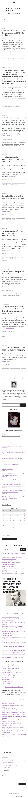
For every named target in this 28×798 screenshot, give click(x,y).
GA (8, 368)
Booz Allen (4, 142)
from (8, 553)
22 (20, 520)
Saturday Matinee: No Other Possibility (11, 672)
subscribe (22, 783)
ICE (2, 144)
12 (10, 518)
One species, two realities (8, 566)
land (23, 105)
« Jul (14, 528)
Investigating (14, 553)
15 (20, 518)
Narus (18, 144)
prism (23, 144)
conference (4, 368)
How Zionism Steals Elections (9, 703)
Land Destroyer (22, 257)
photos (3, 219)
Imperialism (21, 553)
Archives (4, 503)
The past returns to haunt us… (9, 559)
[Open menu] (14, 3)
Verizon (16, 184)
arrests (4, 257)
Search (3, 402)
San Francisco (23, 368)
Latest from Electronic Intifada (14, 687)
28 (17, 523)
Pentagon (7, 258)
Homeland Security (11, 295)
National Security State (6, 139)
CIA (2, 183)
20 (14, 520)
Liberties (6, 290)
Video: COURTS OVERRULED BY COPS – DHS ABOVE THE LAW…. (13, 349)
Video (3, 369)
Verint (19, 145)
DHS (8, 58)
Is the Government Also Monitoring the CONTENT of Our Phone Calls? (13, 159)
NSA (3, 106)
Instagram (4, 776)
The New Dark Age (14, 9)
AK (2, 257)
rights (8, 106)
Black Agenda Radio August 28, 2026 (10, 617)
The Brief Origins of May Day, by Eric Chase (12, 657)
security (10, 106)
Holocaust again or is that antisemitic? (11, 562)
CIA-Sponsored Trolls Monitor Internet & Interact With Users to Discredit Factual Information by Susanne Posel (13, 310)
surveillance (22, 58)
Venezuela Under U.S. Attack (9, 635)
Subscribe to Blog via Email (9, 539)
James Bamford (6, 144)
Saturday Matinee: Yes (7, 681)
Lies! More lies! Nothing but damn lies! (11, 561)
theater (10, 219)
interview (12, 368)
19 (10, 520)
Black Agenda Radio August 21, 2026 (10, 630)
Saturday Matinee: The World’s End (10, 668)
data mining (8, 142)
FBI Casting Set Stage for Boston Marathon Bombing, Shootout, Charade (13, 233)
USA (3, 55)
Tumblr (3, 773)
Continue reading (8, 51)
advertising (4, 293)
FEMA (11, 58)
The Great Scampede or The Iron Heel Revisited (13, 573)
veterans (3, 336)
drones (11, 105)
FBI (13, 105)
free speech (15, 293)
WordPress (4, 775)
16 (24, 518)
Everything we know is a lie (8, 564)
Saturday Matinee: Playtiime (9, 665)
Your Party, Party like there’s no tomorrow (12, 557)
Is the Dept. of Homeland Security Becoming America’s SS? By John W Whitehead (13, 33)
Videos (9, 364)
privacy (18, 58)
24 (3, 523)
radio (7, 219)
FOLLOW (23, 549)
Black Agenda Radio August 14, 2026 (10, 641)
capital (11, 257)
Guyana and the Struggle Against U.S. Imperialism (14, 642)
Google (3, 295)
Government (16, 105)
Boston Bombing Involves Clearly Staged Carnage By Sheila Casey (13, 197)
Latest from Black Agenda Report (14, 613)
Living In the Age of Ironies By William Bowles (13, 568)
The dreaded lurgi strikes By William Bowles (12, 571)
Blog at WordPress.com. (14, 793)
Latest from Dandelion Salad (14, 646)
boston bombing (8, 218)
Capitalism (4, 364)
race (5, 219)
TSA (25, 58)
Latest (5, 553)
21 (17, 520)
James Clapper (12, 144)
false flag (15, 218)
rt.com (19, 295)
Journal (18, 257)
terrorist (23, 258)
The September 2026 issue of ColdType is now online (12, 479)
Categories (4, 434)
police (10, 258)
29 (20, 523)
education (7, 335)
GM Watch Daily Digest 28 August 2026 (10, 464)
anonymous (8, 293)
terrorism (19, 258)
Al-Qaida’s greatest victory (7, 469)
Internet (20, 105)
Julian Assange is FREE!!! (8, 655)
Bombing (3, 218)
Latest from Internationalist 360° (14, 700)
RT (12, 258)
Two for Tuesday (6, 667)
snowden (8, 145)
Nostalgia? (4, 570)
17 (3, 520)
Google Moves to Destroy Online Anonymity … (13, 273)
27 (13, 523)
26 (10, 523)
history (18, 218)
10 (3, 518)
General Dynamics (20, 293)
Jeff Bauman (22, 218)
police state (14, 58)
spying (14, 106)
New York (3, 258)
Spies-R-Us (11, 290)
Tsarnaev (13, 219)
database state (4, 58)
